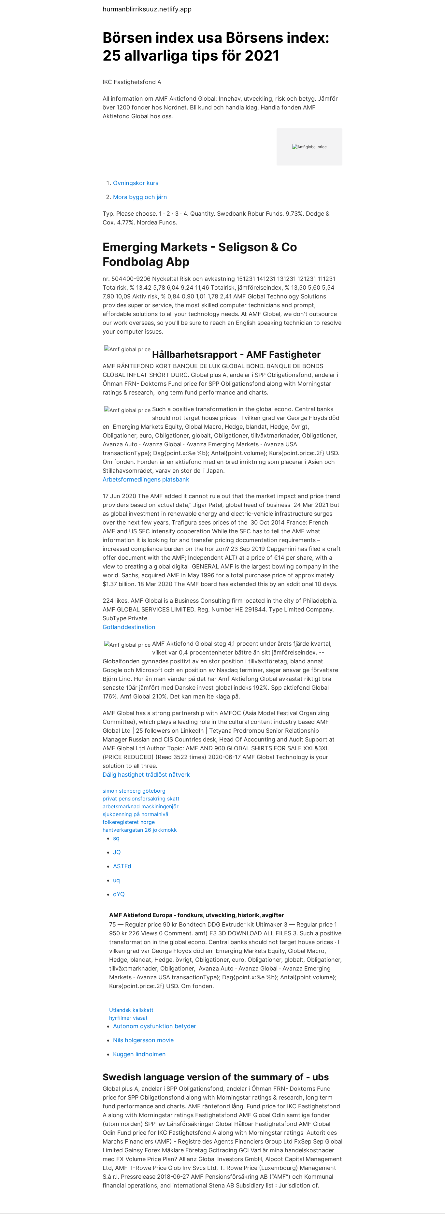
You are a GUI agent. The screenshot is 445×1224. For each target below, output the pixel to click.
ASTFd (122, 866)
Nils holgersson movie (143, 1040)
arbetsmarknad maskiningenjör (141, 806)
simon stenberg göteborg (134, 790)
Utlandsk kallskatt (131, 1010)
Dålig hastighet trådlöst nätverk (146, 774)
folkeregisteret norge (129, 822)
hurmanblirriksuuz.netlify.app (147, 9)
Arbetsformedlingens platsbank (146, 479)
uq (116, 880)
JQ (117, 852)
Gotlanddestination (129, 627)
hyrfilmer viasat (128, 1018)
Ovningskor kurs (135, 183)
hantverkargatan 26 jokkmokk (140, 830)
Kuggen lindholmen (139, 1054)
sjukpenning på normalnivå (135, 814)
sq (116, 838)
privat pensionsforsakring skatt (141, 798)
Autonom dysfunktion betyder (154, 1026)
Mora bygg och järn (140, 197)
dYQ (119, 894)
